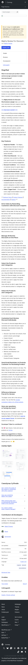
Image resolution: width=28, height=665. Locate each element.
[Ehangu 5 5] (24, 463)
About (3, 604)
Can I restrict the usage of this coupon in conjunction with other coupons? (8, 489)
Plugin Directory (5, 6)
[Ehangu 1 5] (11, 450)
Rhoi (17, 622)
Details (5, 53)
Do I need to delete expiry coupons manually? (8, 508)
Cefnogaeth (6, 65)
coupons (19, 565)
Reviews (5, 57)
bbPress (4, 635)
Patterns (17, 612)
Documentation (5, 199)
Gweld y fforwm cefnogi (8, 595)
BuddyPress (5, 637)
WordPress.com (6, 630)
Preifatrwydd (5, 612)
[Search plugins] (17, 12)
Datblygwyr (4, 622)
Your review (4, 584)
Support (13, 199)
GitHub (10, 430)
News (3, 607)
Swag (17, 625)
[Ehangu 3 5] (11, 472)
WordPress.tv (5, 625)
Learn (3, 617)
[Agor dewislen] (25, 2)
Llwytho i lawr (6, 47)
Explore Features (17, 197)
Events (17, 619)
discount (24, 565)
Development (6, 61)
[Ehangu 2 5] (11, 461)
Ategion (17, 609)
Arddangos (18, 604)
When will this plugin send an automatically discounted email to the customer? (9, 502)
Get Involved (18, 617)
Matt (3, 632)
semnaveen (8, 536)
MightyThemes (8, 43)
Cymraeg (7, 644)
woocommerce (22, 568)
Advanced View (5, 572)
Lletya (3, 609)
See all (25, 584)
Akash (6, 531)
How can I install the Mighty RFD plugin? (7, 495)
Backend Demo (7, 197)
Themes (17, 607)
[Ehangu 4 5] (24, 450)
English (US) (24, 561)
